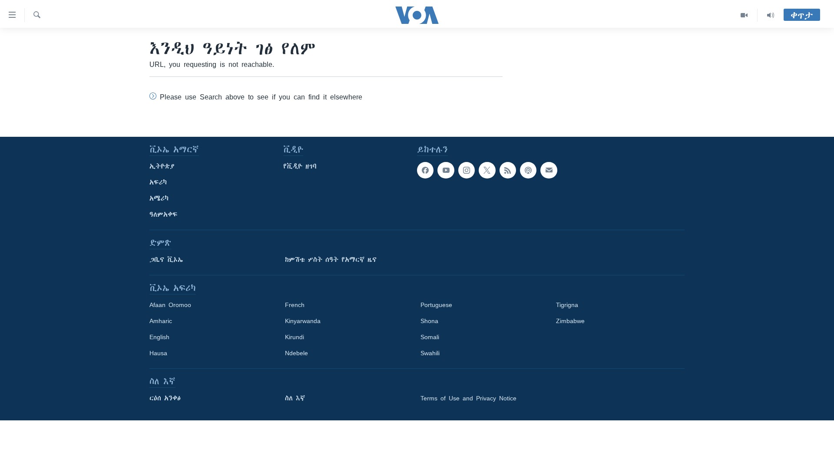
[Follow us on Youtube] (445, 170)
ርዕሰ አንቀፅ (165, 398)
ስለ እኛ (295, 398)
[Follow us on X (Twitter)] (487, 170)
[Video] (744, 15)
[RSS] (508, 170)
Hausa (158, 353)
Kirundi (294, 337)
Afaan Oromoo (170, 305)
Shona (429, 321)
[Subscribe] (548, 170)
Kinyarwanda (303, 321)
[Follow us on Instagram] (466, 170)
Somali (429, 337)
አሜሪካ (159, 198)
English (159, 337)
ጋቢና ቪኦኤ (166, 260)
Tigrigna (567, 305)
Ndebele (296, 353)
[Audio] (771, 15)
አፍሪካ (158, 182)
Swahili (430, 353)
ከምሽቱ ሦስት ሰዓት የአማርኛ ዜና (331, 260)
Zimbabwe (570, 321)
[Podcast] (528, 170)
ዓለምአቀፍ (163, 214)
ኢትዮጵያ (162, 166)
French (294, 305)
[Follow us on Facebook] (425, 170)
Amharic (160, 321)
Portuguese (436, 305)
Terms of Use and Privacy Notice (468, 398)
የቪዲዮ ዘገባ (300, 166)
